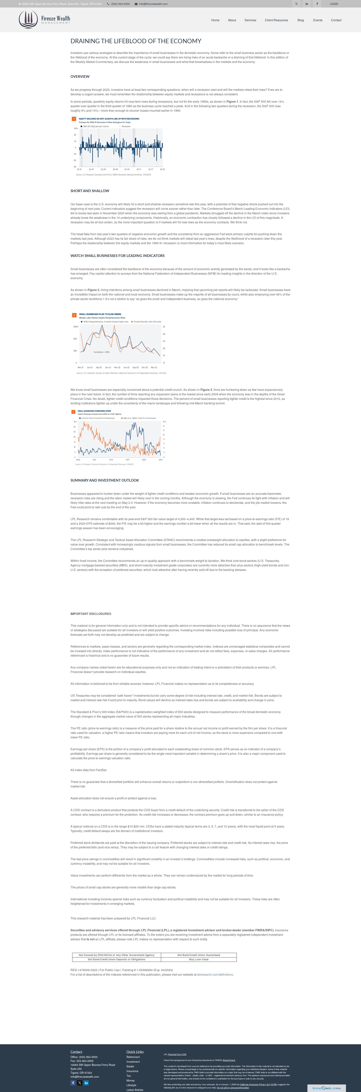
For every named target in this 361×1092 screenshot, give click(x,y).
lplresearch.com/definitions (215, 974)
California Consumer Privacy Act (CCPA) (258, 1084)
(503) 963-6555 (120, 4)
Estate (130, 1066)
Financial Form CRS (177, 1054)
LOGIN (334, 4)
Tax (129, 1076)
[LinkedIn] (307, 4)
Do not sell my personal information (233, 1087)
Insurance (132, 1071)
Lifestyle (131, 1085)
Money (131, 1080)
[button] (215, 20)
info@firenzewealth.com (153, 4)
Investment (133, 1061)
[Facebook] (317, 4)
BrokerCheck (229, 1060)
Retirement (133, 1057)
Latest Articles (135, 1090)
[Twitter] (296, 4)
